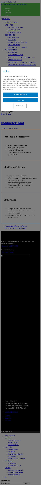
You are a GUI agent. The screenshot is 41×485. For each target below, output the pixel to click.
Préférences (20, 106)
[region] (20, 89)
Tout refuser (20, 100)
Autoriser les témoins (20, 94)
